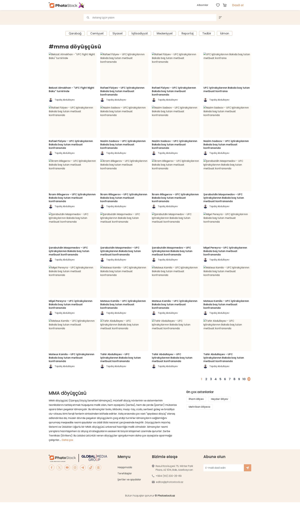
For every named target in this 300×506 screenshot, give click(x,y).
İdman (224, 33)
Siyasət (117, 33)
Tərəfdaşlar (125, 473)
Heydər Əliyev (219, 399)
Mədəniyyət (165, 33)
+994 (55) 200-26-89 (169, 476)
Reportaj (187, 33)
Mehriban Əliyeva (199, 407)
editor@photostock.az (169, 482)
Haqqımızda (125, 467)
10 (244, 379)
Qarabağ (75, 33)
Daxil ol (237, 5)
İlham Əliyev (196, 399)
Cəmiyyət (97, 33)
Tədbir (206, 33)
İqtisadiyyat (140, 33)
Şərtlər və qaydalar (129, 479)
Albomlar (202, 5)
